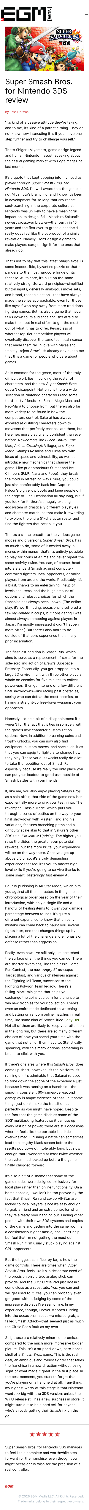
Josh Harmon (19, 112)
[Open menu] (86, 13)
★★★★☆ (44, 1434)
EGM (9, 1486)
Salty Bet (71, 1020)
